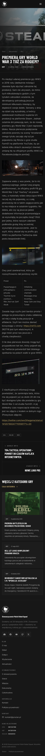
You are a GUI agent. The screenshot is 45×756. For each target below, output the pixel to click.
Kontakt (5, 703)
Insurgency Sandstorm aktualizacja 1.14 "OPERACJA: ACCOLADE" (21, 579)
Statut (4, 679)
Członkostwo (7, 693)
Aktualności (13, 51)
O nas (4, 645)
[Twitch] (22, 634)
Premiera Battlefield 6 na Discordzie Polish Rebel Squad (18, 524)
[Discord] (4, 634)
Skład (4, 650)
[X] (28, 634)
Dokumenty (6, 688)
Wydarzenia (7, 659)
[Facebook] (10, 634)
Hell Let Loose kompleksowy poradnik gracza (17, 551)
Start (4, 51)
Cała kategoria (8, 487)
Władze (5, 683)
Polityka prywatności (10, 707)
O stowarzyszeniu (9, 674)
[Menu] (40, 3)
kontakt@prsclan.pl (13, 717)
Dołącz (5, 655)
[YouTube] (16, 634)
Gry (22, 51)
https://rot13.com (32, 326)
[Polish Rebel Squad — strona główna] (4, 3)
